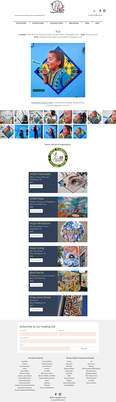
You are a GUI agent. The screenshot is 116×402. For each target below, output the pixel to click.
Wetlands (47, 385)
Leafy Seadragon (47, 366)
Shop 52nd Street (91, 378)
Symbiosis (47, 383)
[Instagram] (104, 10)
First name (23, 330)
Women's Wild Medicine (47, 387)
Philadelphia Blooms (91, 373)
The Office (91, 380)
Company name (24, 338)
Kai (91, 361)
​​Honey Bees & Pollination (25, 387)
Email (22, 345)
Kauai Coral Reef (47, 361)
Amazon (69, 361)
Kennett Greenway (47, 363)
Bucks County (69, 371)
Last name (61, 330)
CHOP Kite (69, 373)
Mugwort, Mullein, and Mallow (47, 375)
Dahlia (69, 375)
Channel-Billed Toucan (24, 378)
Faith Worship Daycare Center (42, 103)
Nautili (47, 380)
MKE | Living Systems (47, 373)
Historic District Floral (69, 383)
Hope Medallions (69, 385)
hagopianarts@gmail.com (58, 400)
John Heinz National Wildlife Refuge (24, 390)
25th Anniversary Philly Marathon (91, 368)
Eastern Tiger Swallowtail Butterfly (24, 385)
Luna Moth (47, 371)
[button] (94, 10)
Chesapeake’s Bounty (25, 380)
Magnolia (91, 366)
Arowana (24, 363)
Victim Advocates (91, 383)
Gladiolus (69, 380)
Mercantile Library (91, 371)
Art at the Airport (25, 366)
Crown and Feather (24, 383)
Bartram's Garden (25, 373)
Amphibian (25, 361)
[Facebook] (100, 10)
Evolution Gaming (69, 378)
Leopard (47, 368)
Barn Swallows (25, 371)
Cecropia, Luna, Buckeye (25, 375)
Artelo (24, 368)
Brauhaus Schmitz (69, 368)
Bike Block (69, 366)
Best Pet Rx (69, 363)
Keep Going (91, 363)
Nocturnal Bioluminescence (47, 378)
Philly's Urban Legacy (91, 375)
